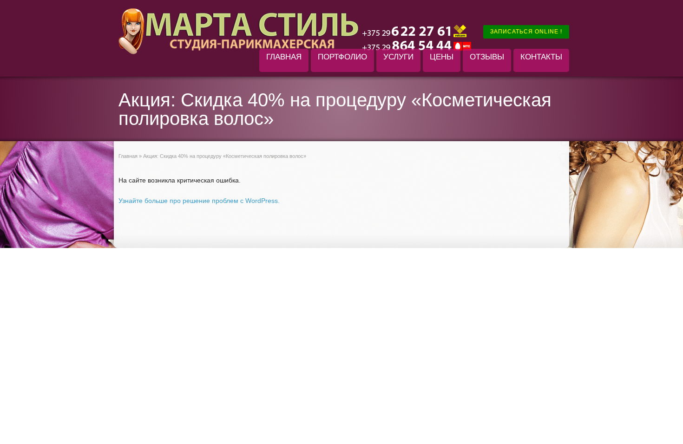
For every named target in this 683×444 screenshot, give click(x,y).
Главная (128, 156)
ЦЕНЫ (441, 56)
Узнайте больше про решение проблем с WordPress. (199, 200)
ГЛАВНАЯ (284, 56)
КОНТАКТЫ (541, 56)
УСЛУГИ (398, 56)
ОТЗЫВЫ (487, 56)
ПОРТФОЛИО (342, 56)
